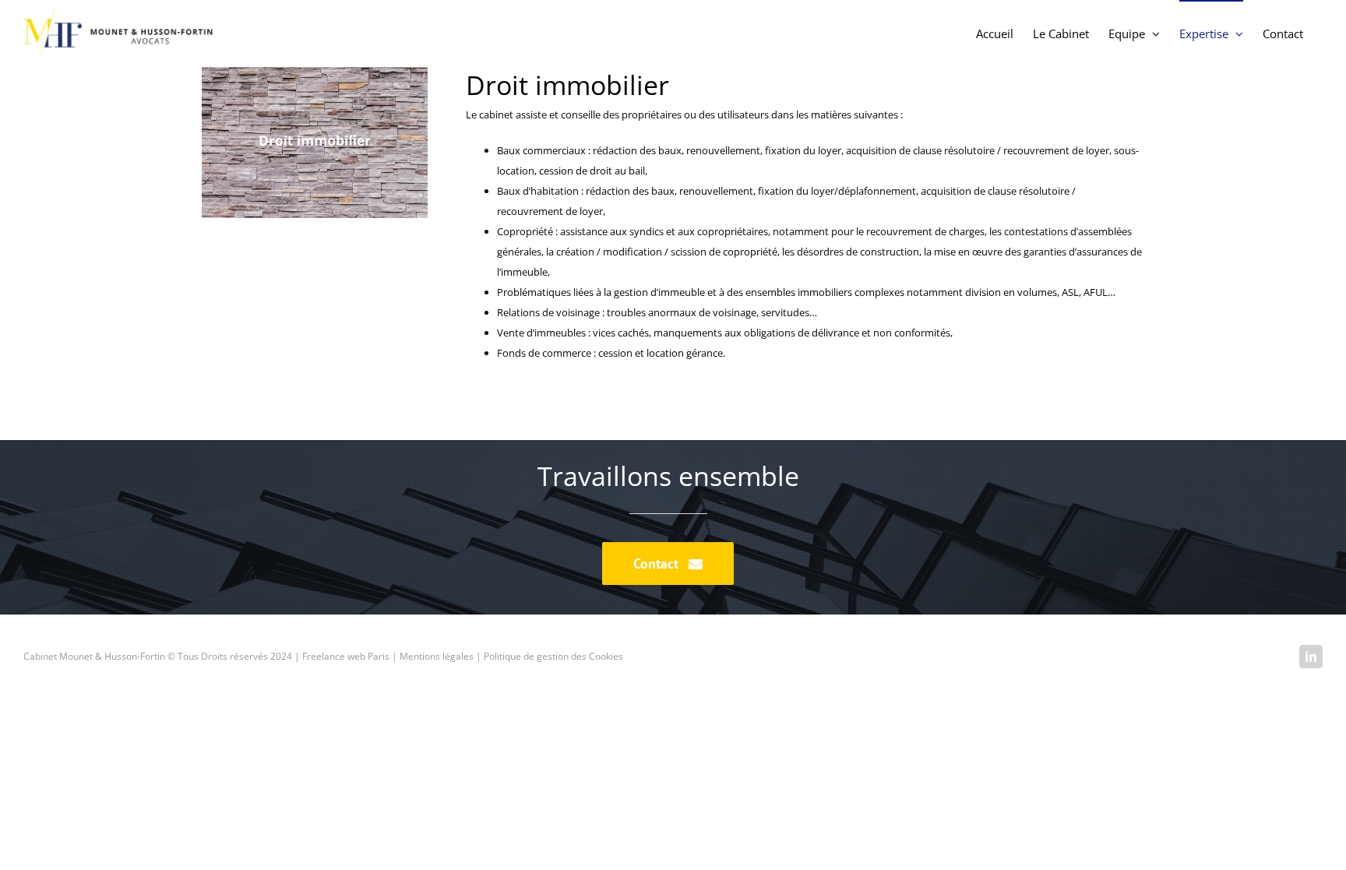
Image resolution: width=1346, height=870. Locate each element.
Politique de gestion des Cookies (553, 656)
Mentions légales (437, 656)
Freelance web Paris (345, 656)
